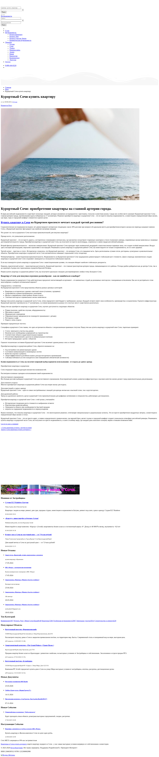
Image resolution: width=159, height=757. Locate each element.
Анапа (12, 52)
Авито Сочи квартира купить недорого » (16, 430)
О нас (7, 31)
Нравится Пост (6, 105)
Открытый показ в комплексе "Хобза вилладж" (20, 712)
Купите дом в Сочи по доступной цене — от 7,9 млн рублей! (28, 535)
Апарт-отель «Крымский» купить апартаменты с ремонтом (24, 555)
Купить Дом (14, 36)
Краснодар (13, 56)
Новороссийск (15, 50)
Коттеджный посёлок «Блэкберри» (18, 661)
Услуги (7, 62)
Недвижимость (6, 16)
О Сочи (15, 102)
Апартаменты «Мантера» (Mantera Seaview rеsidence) (22, 580)
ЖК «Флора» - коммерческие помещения (18, 567)
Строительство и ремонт (105, 621)
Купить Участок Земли (18, 38)
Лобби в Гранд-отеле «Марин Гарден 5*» (18, 690)
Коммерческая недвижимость (20, 40)
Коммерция (7, 621)
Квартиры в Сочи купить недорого (14, 744)
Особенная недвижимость (64, 621)
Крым (12, 54)
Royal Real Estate (16, 748)
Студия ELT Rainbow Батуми (16, 502)
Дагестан (13, 60)
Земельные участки (85, 621)
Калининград (14, 58)
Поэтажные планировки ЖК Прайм (16, 681)
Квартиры (47, 621)
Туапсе (12, 48)
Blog (7, 89)
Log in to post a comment (9, 424)
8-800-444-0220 (10, 65)
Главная (8, 87)
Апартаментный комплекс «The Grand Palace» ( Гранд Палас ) (29, 645)
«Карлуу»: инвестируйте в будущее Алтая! (22, 518)
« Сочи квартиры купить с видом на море (16, 428)
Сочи (11, 46)
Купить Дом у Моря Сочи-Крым (27, 621)
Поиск (4, 12)
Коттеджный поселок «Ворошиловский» (21, 629)
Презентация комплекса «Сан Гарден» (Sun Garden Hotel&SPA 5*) (26, 699)
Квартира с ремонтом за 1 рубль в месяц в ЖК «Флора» (23, 729)
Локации (8, 42)
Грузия (12, 44)
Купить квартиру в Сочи (15, 222)
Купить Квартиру (16, 34)
